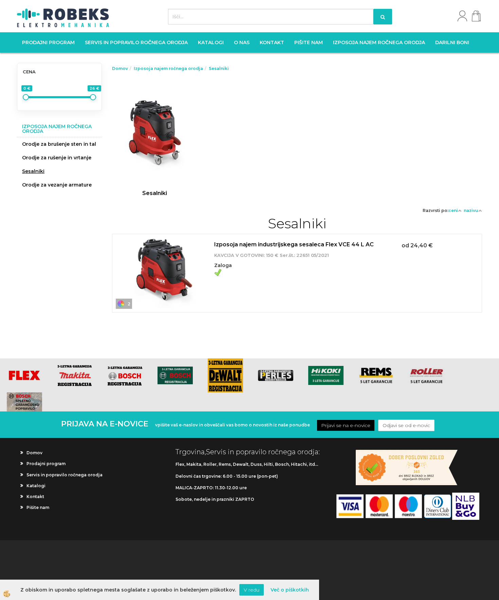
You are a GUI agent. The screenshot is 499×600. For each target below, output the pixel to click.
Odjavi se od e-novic (406, 425)
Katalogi (211, 42)
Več (154, 125)
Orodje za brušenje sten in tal (59, 144)
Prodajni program (48, 42)
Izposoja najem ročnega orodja (379, 42)
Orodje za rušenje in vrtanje (56, 158)
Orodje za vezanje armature (57, 185)
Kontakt (272, 42)
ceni (453, 210)
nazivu (471, 210)
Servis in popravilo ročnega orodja (136, 42)
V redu (251, 590)
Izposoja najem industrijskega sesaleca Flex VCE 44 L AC (294, 244)
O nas (242, 42)
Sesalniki (33, 171)
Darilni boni (452, 42)
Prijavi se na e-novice (345, 425)
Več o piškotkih (290, 590)
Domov (120, 68)
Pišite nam (308, 42)
